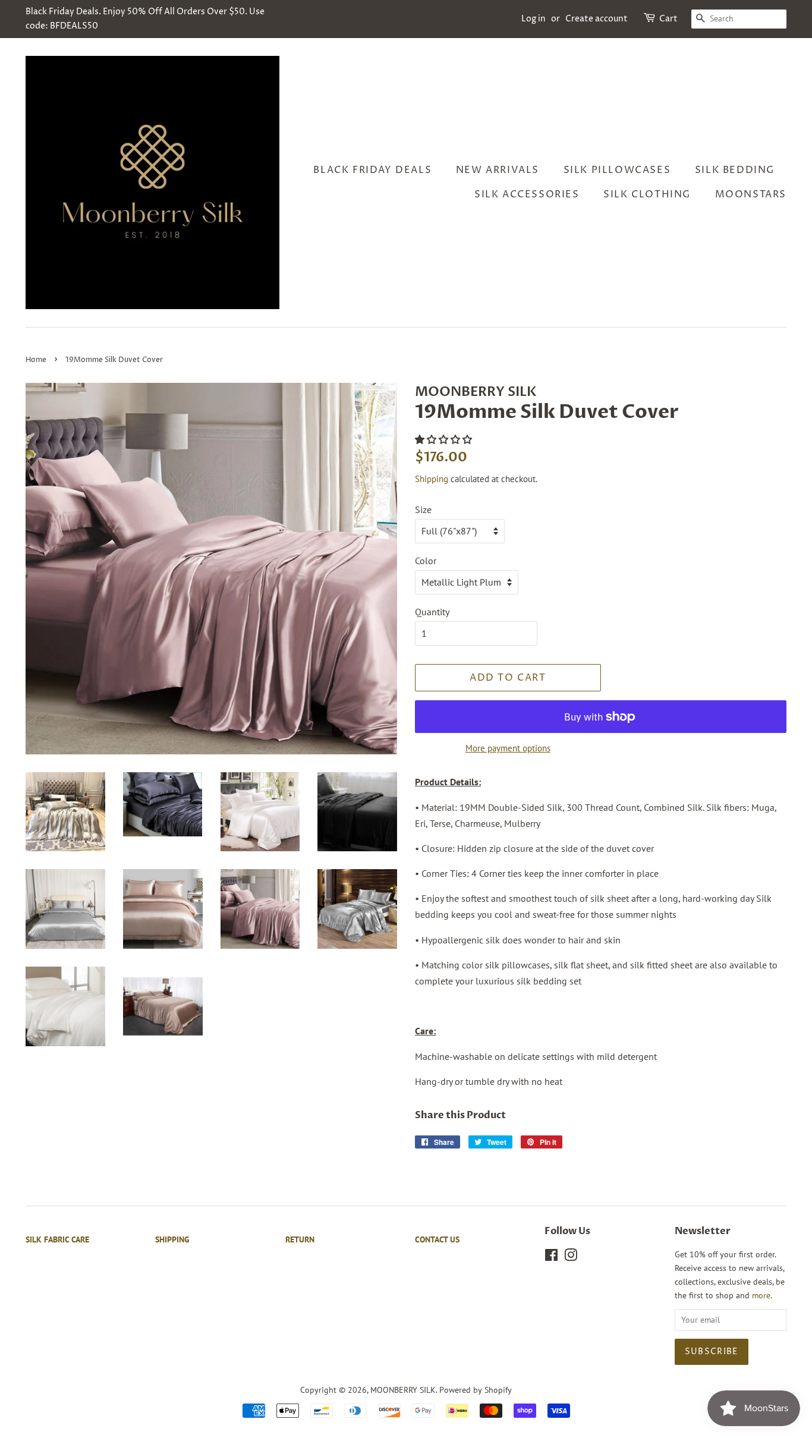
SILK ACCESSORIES (527, 194)
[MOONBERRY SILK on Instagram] (570, 1257)
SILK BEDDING (735, 170)
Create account (596, 18)
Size (423, 509)
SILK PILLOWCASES (617, 170)
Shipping (431, 478)
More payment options (507, 748)
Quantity (432, 612)
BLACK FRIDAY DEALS (372, 170)
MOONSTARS (750, 194)
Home (36, 360)
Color (425, 561)
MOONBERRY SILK (403, 1389)
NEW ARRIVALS (497, 170)
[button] (444, 439)
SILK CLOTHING (647, 194)
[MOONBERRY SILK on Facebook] (551, 1257)
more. (762, 1295)
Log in (533, 18)
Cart (668, 18)
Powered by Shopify (475, 1389)
